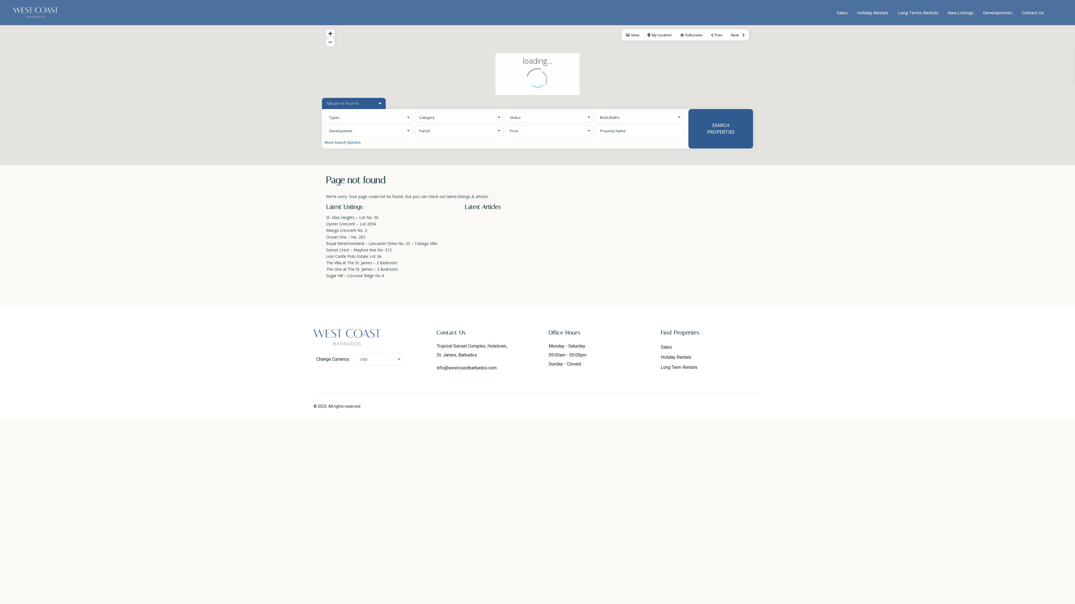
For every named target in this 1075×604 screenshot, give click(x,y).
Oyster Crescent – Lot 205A (351, 223)
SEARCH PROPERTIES (721, 128)
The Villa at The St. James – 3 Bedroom (361, 262)
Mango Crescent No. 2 (346, 230)
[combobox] (369, 117)
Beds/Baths (610, 117)
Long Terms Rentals (918, 12)
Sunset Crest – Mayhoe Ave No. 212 (359, 250)
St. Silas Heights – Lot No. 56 (352, 217)
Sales (842, 12)
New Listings (961, 12)
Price (514, 130)
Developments (997, 12)
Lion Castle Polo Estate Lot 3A (354, 256)
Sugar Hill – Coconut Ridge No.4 (355, 275)
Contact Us (1033, 12)
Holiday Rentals (873, 12)
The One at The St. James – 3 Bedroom (362, 269)
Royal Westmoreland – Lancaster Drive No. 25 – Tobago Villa (381, 243)
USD (363, 359)
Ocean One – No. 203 (345, 237)
